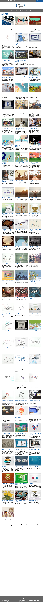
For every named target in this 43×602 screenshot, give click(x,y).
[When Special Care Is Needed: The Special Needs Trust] (35, 228)
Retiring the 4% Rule (6, 433)
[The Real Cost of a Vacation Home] (35, 329)
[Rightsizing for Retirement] (35, 465)
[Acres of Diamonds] (8, 262)
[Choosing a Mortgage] (35, 482)
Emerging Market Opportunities (18, 44)
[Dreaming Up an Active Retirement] (8, 161)
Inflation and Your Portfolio (20, 330)
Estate (13, 601)
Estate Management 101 (20, 449)
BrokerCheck (21, 601)
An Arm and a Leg (5, 347)
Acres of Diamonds (5, 263)
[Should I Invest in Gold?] (8, 448)
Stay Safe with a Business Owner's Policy (34, 163)
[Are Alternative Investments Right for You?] (35, 363)
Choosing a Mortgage (33, 483)
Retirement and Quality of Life (8, 145)
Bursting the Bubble (6, 330)
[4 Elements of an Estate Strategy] (21, 144)
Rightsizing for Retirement (34, 466)
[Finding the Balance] (35, 127)
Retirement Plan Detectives (20, 110)
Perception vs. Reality (33, 500)
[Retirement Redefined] (35, 245)
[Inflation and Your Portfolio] (21, 329)
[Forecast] (21, 245)
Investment (13, 600)
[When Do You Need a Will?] (21, 432)
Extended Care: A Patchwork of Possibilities (7, 281)
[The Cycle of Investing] (8, 516)
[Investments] (21, 262)
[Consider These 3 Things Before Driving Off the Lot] (21, 74)
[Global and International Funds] (21, 363)
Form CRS (22, 598)
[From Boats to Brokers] (8, 296)
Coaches (17, 280)
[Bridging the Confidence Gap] (35, 196)
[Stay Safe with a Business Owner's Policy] (35, 161)
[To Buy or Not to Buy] (21, 465)
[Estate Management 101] (21, 448)
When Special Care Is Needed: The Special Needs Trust (35, 230)
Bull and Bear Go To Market (7, 77)
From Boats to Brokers (6, 297)
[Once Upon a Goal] (21, 179)
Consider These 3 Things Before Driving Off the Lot (20, 77)
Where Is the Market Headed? (35, 416)
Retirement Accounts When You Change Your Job (34, 59)
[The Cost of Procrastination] (21, 228)
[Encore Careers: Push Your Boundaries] (21, 161)
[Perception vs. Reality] (35, 499)
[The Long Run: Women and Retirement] (8, 179)
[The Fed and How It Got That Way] (8, 312)
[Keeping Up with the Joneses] (35, 312)
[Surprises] (35, 262)
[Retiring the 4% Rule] (8, 432)
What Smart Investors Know (35, 400)
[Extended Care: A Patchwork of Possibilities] (8, 279)
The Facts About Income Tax (7, 500)
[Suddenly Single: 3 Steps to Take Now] (8, 363)
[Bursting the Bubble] (8, 329)
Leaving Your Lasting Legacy (7, 128)
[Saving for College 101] (21, 212)
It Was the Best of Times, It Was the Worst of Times (7, 230)
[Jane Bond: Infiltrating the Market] (35, 296)
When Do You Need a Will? (20, 433)
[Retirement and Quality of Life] (8, 144)
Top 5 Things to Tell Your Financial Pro (7, 94)
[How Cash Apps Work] (35, 76)
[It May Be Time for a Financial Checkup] (8, 245)
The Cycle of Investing (6, 517)
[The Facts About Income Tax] (8, 499)
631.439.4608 (3, 0)
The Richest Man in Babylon (21, 400)
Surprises (31, 263)
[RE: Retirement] (21, 196)
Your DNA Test (5, 466)
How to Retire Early (19, 313)
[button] (12, 10)
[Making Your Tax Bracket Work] (8, 482)
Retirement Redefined (33, 246)
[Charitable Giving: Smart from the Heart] (35, 432)
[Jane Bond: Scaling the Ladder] (21, 296)
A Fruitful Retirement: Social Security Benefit (34, 281)
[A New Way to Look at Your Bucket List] (35, 179)
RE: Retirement (18, 197)
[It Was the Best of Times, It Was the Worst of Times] (8, 228)
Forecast (17, 246)
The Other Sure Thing (6, 60)
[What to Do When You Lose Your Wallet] (21, 346)
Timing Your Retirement (34, 93)
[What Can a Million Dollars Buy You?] (35, 448)
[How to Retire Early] (21, 312)
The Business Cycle (6, 383)
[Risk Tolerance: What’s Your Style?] (35, 144)
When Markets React (6, 26)
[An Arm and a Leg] (8, 346)
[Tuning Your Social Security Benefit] (8, 212)
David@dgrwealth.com (13, 0)
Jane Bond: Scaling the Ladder (21, 297)
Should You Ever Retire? (6, 43)
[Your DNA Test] (8, 465)
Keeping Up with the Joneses (35, 313)
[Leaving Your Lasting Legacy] (8, 127)
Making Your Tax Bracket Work (8, 483)
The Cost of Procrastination (20, 229)
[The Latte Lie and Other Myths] (35, 212)
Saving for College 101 (19, 213)
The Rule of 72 (18, 383)
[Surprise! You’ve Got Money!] (8, 196)
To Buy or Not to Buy (19, 466)
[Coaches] (21, 279)
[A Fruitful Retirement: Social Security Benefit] (35, 279)
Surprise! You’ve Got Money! (7, 197)
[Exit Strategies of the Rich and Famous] (21, 482)
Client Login (40, 0)
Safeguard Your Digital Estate (7, 400)
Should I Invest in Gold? (6, 449)
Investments (17, 263)
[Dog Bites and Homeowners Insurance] (21, 127)
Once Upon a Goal (19, 180)
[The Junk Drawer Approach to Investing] (35, 346)
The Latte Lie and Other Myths (35, 213)
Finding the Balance (33, 128)
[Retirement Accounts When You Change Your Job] (35, 57)
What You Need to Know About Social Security (7, 111)
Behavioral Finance (19, 26)
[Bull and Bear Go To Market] (8, 76)
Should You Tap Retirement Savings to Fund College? (34, 27)
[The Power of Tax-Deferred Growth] (21, 499)
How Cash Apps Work (33, 77)
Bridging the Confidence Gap (35, 197)
